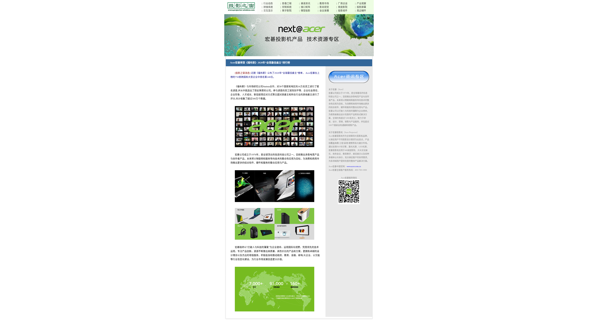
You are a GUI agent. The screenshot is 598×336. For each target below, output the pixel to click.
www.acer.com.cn (354, 166)
